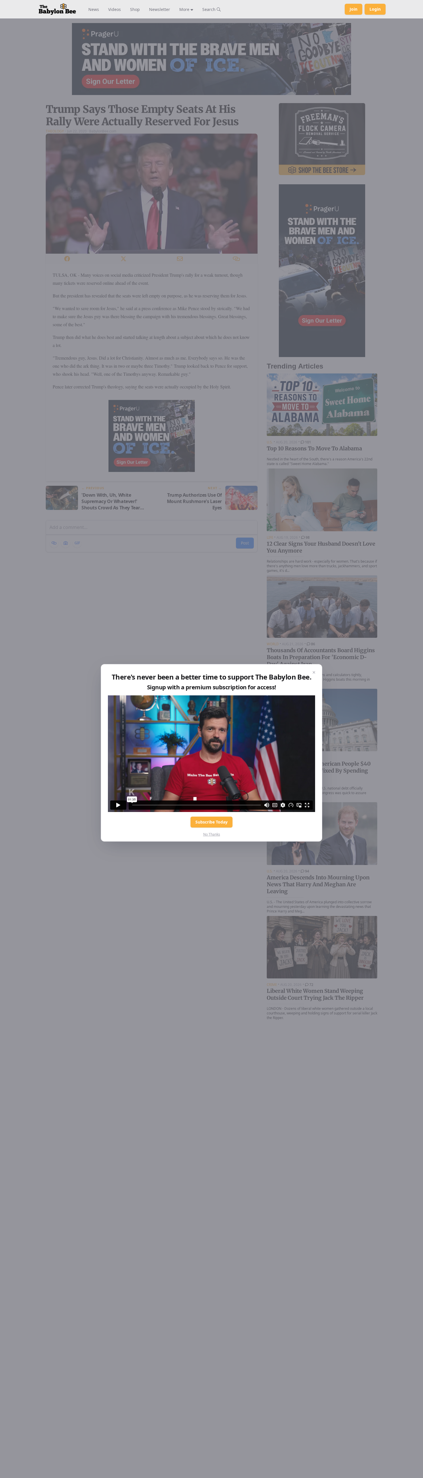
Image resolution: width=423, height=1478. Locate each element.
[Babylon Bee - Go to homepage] (57, 9)
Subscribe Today (211, 822)
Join (353, 9)
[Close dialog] (314, 672)
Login (375, 9)
